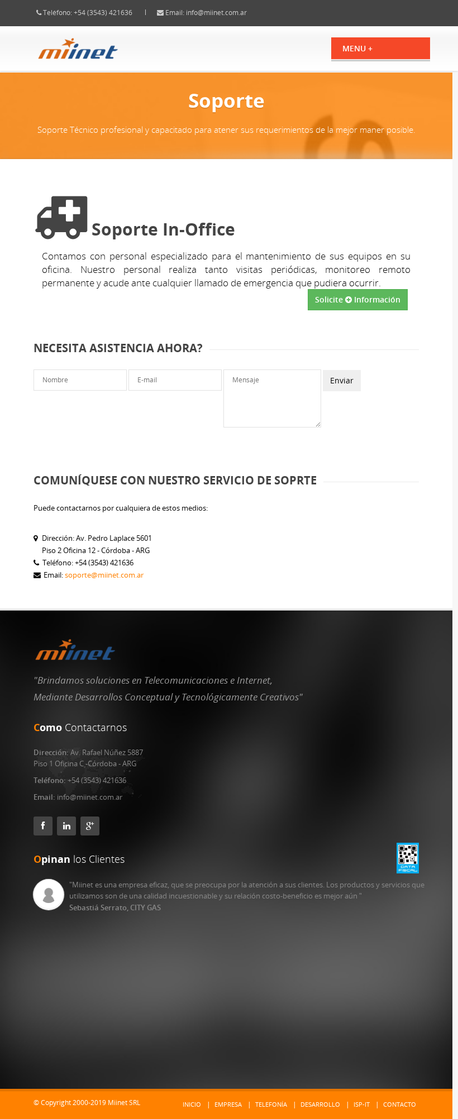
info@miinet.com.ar (216, 12)
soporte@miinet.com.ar (104, 575)
